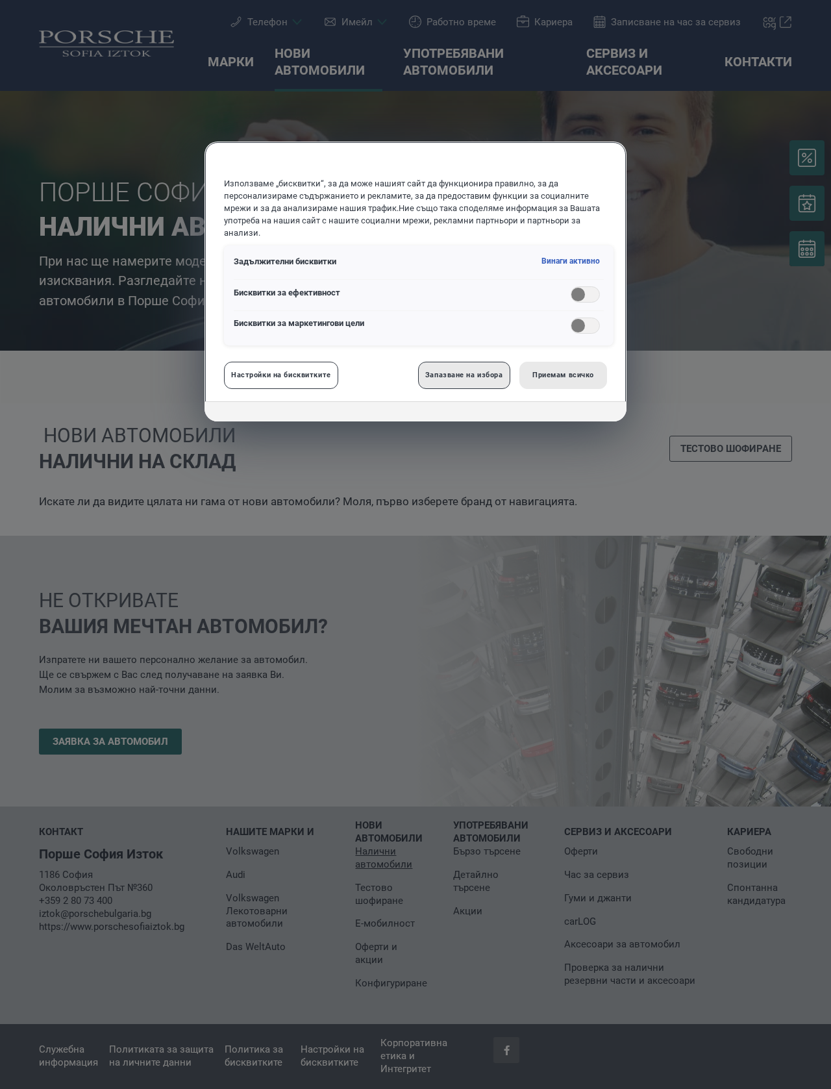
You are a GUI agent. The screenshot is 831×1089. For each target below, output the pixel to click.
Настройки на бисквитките (281, 374)
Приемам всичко (563, 374)
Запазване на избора (464, 374)
